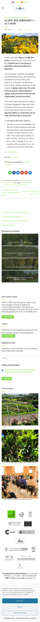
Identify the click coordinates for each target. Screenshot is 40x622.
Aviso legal (33, 618)
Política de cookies (9, 618)
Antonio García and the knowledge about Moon (10, 193)
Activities (24, 183)
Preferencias (20, 613)
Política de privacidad (22, 618)
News (6, 17)
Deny (20, 607)
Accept (20, 601)
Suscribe (6, 378)
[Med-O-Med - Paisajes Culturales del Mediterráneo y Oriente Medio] (20, 7)
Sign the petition (11, 152)
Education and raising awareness (15, 221)
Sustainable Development (18, 17)
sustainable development (19, 185)
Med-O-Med (26, 30)
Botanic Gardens (8, 225)
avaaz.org (15, 157)
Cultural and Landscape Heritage (15, 212)
